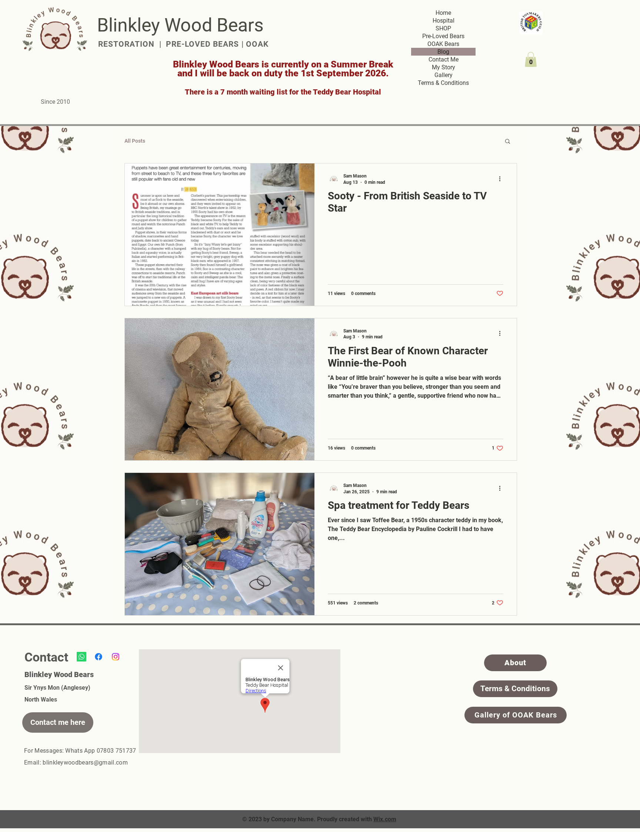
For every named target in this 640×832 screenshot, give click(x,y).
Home (443, 12)
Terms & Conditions (443, 82)
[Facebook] (98, 657)
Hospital (443, 20)
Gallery (443, 75)
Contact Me (444, 59)
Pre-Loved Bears (443, 36)
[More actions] (502, 178)
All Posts (134, 141)
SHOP (443, 28)
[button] (530, 59)
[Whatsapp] (81, 657)
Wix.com (384, 819)
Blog (443, 51)
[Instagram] (115, 657)
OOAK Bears (443, 43)
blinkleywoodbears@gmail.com (85, 762)
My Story (443, 67)
